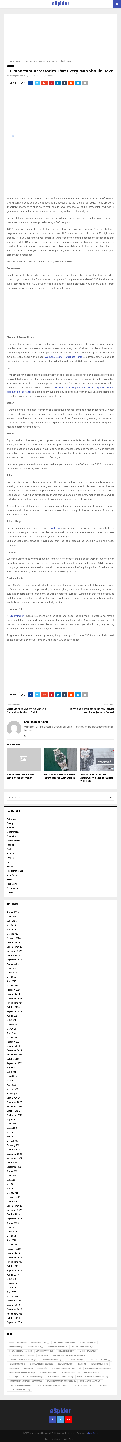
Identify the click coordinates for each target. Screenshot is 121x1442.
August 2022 (13, 1119)
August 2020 (13, 1223)
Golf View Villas (65, 1364)
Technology (12, 888)
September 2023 (14, 1063)
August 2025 (13, 964)
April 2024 (11, 1033)
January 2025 (13, 994)
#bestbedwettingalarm (64, 1342)
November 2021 (14, 1158)
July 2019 (11, 1279)
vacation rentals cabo (82, 1385)
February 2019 (14, 1301)
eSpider (60, 4)
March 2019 (12, 1296)
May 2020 (11, 1236)
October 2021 (13, 1162)
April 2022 (11, 1137)
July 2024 (11, 1020)
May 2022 (11, 1132)
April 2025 (11, 981)
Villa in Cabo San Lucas (19, 1390)
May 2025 (11, 977)
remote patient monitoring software (25, 1381)
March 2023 (12, 1089)
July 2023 (11, 1072)
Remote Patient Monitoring (60, 1377)
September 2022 (14, 1115)
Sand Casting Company (90, 1381)
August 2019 (13, 1275)
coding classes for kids (99, 1360)
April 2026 (11, 929)
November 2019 (14, 1262)
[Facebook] (52, 1419)
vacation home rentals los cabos (52, 1385)
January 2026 (13, 942)
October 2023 (13, 1059)
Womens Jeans (53, 356)
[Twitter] (60, 1419)
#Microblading (16, 1347)
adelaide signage (66, 1351)
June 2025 (12, 973)
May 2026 (11, 925)
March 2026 (12, 934)
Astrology (11, 819)
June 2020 (12, 1232)
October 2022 (13, 1111)
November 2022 (14, 1106)
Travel (10, 892)
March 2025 (12, 985)
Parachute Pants (73, 356)
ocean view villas (48, 1372)
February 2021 (14, 1197)
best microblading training (21, 1355)
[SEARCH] (111, 798)
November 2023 (14, 1054)
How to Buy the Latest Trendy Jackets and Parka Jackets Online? (91, 711)
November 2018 (14, 1314)
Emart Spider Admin (17, 76)
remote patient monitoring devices (93, 1377)
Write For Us (69, 1439)
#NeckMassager (35, 1347)
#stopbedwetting (44, 1351)
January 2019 (13, 1305)
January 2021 (13, 1201)
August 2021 (13, 1171)
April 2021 (11, 1188)
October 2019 (13, 1266)
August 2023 (13, 1067)
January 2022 (13, 1149)
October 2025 (13, 955)
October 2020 (13, 1214)
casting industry (75, 1360)
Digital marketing (17, 1364)
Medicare (42, 1368)
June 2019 (12, 1283)
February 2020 (14, 1249)
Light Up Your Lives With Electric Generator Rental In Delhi (26, 711)
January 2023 (13, 1098)
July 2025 (11, 968)
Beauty (10, 823)
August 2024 (13, 1016)
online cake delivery (70, 1372)
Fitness (10, 858)
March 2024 (12, 1037)
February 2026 (14, 938)
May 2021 (11, 1184)
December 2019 (14, 1257)
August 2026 (13, 912)
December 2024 (14, 998)
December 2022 (14, 1102)
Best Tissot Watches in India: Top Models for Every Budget (59, 776)
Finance (10, 853)
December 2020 (14, 1206)
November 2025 (14, 951)
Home (47, 1439)
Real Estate (12, 884)
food (9, 862)
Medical (28, 1368)
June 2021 (12, 1180)
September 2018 (14, 1322)
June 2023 (12, 1076)
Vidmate (102, 1385)
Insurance (14, 1368)
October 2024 (13, 1007)
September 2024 (14, 1011)
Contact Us (56, 1439)
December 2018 (14, 1309)
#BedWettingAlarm (18, 1342)
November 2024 (14, 1003)
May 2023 (11, 1080)
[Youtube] (68, 1419)
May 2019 (11, 1288)
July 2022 (11, 1124)
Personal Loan (91, 1372)
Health (10, 866)
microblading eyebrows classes (66, 1368)
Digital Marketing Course (41, 1364)
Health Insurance (15, 871)
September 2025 (14, 960)
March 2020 (12, 1245)
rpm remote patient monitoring (61, 1381)
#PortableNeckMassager (20, 1351)
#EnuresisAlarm (88, 1342)
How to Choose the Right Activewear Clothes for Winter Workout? (96, 778)
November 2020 (14, 1210)
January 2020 (13, 1253)
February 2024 (14, 1042)
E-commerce (13, 832)
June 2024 (12, 1024)
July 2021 (11, 1175)
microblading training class (98, 1368)
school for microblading (20, 1385)
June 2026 (12, 921)
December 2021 (14, 1154)
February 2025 (14, 990)
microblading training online (22, 1372)
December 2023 (14, 1050)
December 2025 (14, 947)
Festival (10, 849)
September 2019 (14, 1270)
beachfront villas (87, 1351)
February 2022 (14, 1145)
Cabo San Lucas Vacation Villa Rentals (70, 1355)
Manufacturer (13, 875)
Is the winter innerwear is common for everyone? (20, 776)
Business (11, 827)
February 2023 (14, 1093)
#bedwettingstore (40, 1342)
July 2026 (11, 916)
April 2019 (11, 1292)
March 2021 (12, 1193)
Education (11, 836)
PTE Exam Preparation (33, 1377)
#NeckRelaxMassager (58, 1347)
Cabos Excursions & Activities (22, 1360)
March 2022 (12, 1141)
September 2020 (14, 1218)
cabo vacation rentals (51, 1360)
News (9, 879)
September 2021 (14, 1167)
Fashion (10, 66)
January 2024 (13, 1046)
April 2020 (11, 1240)
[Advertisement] (60, 38)
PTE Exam (13, 1377)
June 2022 (12, 1128)
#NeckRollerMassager (82, 1347)
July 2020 (11, 1227)
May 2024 (11, 1029)
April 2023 (11, 1085)
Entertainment (13, 840)
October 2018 (13, 1318)
